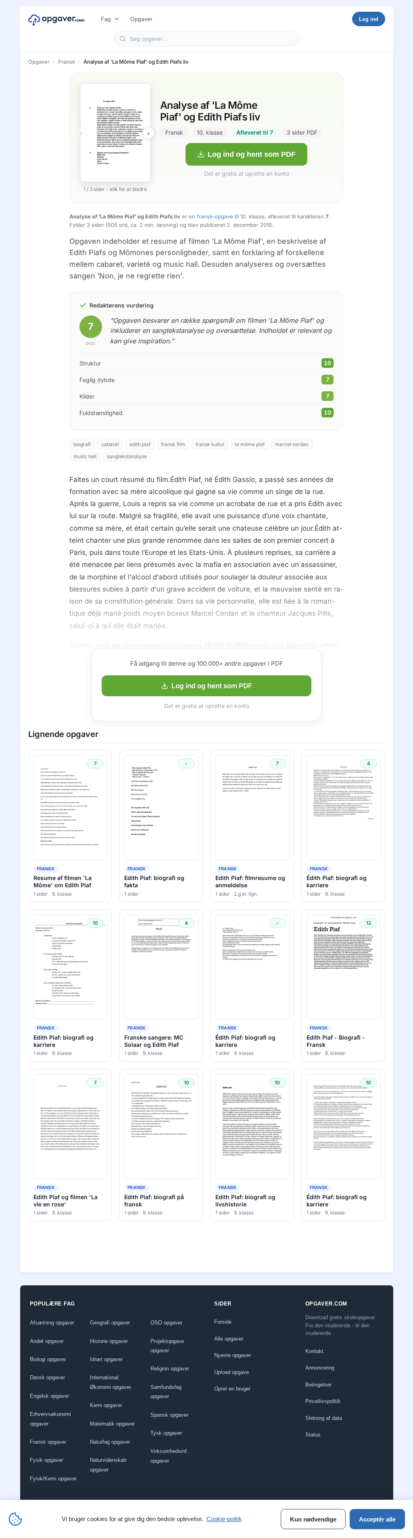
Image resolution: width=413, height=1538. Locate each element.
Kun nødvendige (313, 1519)
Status (313, 1435)
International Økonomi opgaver (110, 1382)
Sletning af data (323, 1418)
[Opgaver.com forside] (56, 19)
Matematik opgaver (112, 1424)
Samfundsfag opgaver (165, 1391)
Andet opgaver (47, 1341)
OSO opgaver (166, 1323)
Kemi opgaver (106, 1405)
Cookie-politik (224, 1518)
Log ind (368, 19)
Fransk (66, 61)
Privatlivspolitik (323, 1401)
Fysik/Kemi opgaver (53, 1479)
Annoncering (319, 1368)
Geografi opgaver (110, 1323)
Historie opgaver (109, 1341)
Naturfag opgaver (110, 1442)
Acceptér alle (377, 1519)
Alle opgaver (228, 1339)
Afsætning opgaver (52, 1323)
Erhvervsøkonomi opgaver (50, 1418)
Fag (106, 19)
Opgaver (141, 19)
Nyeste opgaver (232, 1355)
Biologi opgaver (48, 1359)
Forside (223, 1322)
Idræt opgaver (106, 1359)
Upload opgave (231, 1372)
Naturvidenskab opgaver (108, 1464)
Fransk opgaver (48, 1442)
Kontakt (314, 1351)
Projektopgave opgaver (167, 1345)
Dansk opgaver (47, 1377)
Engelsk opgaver (49, 1396)
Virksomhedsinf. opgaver (169, 1455)
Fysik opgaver (46, 1460)
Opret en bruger (232, 1389)
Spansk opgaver (169, 1415)
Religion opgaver (169, 1369)
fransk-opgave (215, 216)
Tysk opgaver (166, 1433)
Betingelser (318, 1385)
